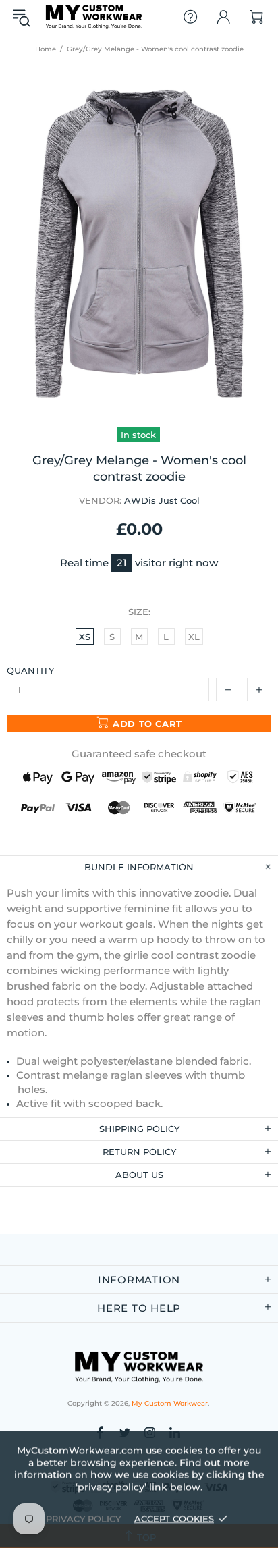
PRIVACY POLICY (83, 1518)
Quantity (30, 670)
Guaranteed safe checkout (139, 753)
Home (45, 49)
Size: (139, 611)
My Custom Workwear (93, 16)
